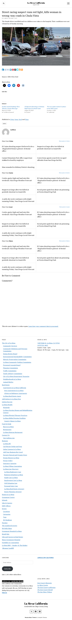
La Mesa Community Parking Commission (17, 362)
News (27, 119)
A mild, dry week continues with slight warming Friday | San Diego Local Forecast (18, 200)
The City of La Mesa (8, 343)
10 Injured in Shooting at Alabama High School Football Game (34, 107)
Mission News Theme (30, 617)
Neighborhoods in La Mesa (12, 379)
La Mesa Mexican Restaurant (12, 432)
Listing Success (7, 402)
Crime (12, 119)
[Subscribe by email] (20, 70)
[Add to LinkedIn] (11, 70)
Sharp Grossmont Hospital (11, 540)
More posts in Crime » (64, 141)
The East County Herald (45, 590)
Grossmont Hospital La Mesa (12, 531)
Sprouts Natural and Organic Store (15, 455)
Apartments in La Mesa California (14, 388)
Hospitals (6, 407)
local (20, 119)
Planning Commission (10, 368)
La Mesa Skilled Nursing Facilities (14, 418)
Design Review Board (10, 354)
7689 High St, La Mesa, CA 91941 (48, 343)
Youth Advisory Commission (12, 374)
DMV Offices (6, 506)
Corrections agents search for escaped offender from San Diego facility (51, 159)
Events (4, 509)
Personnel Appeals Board (11, 365)
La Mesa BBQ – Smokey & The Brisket (14, 545)
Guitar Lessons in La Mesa (12, 449)
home (16, 119)
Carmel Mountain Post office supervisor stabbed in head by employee (17, 159)
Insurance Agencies (9, 463)
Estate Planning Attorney (13, 492)
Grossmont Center (8, 497)
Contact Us (5, 435)
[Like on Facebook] (6, 70)
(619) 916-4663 (42, 345)
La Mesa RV (7, 444)
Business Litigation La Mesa (13, 475)
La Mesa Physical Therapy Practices (15, 415)
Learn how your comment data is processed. (43, 326)
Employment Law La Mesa (13, 480)
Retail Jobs (5, 534)
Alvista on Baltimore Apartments (15, 393)
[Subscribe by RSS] (22, 70)
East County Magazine (44, 583)
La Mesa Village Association (12, 466)
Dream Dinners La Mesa (11, 458)
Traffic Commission (9, 371)
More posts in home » (64, 173)
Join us (4, 593)
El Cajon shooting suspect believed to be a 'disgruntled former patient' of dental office (18, 148)
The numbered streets (9, 526)
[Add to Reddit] (15, 70)
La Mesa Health (7, 405)
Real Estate (6, 385)
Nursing (4, 523)
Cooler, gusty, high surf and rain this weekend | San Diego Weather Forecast (17, 179)
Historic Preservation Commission (14, 359)
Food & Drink (6, 424)
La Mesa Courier (42, 585)
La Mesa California (36, 3)
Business (5, 441)
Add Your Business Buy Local (13, 452)
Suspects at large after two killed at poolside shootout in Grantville (50, 147)
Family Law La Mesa (11, 478)
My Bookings (7, 520)
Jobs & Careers (7, 503)
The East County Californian (46, 587)
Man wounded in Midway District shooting (18, 167)
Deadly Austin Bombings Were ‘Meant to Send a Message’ (11, 107)
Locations (6, 511)
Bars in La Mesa (8, 427)
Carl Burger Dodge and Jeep (12, 446)
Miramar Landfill (8, 548)
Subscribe (7, 569)
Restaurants (7, 429)
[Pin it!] (13, 70)
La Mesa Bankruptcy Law (12, 472)
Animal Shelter (8, 382)
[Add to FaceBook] (3, 70)
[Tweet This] (17, 70)
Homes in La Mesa (8, 494)
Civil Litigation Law (10, 483)
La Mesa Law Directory (10, 469)
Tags (4, 517)
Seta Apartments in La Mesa (13, 391)
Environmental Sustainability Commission (17, 357)
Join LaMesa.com (9, 438)
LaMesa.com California (45, 557)
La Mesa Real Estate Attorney (14, 489)
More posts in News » (64, 241)
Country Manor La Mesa (12, 421)
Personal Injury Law (11, 486)
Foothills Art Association (10, 543)
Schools (4, 500)
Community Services (10, 346)
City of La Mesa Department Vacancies (16, 376)
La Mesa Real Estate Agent (12, 396)
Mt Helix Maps (7, 528)
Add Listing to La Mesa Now (11, 399)
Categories (6, 514)
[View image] (36, 65)
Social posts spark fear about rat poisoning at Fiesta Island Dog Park (53, 190)
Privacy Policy (8, 461)
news (4, 123)
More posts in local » (64, 207)
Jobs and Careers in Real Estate (12, 537)
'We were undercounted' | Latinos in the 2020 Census (56, 107)
